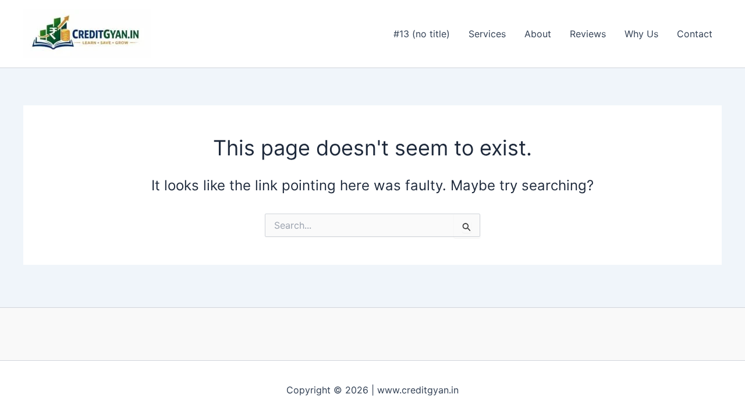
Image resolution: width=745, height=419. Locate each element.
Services (487, 34)
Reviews (588, 34)
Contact (694, 34)
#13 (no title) (421, 34)
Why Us (641, 34)
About (537, 34)
